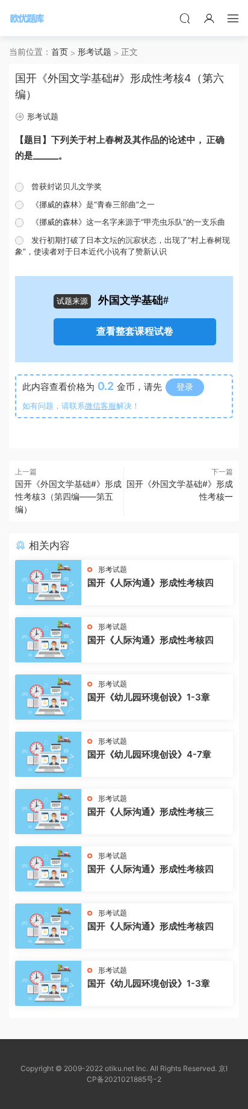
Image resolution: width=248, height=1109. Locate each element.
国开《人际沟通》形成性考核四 (150, 582)
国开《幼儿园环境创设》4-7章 (149, 754)
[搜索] (185, 18)
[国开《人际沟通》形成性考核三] (48, 811)
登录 (184, 387)
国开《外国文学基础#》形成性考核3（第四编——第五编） (68, 496)
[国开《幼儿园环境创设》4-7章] (48, 754)
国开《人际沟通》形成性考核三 (150, 811)
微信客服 (100, 405)
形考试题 (42, 116)
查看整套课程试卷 (134, 331)
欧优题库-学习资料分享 (27, 18)
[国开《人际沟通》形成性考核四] (48, 582)
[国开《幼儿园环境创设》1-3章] (48, 697)
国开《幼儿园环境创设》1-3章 (148, 697)
